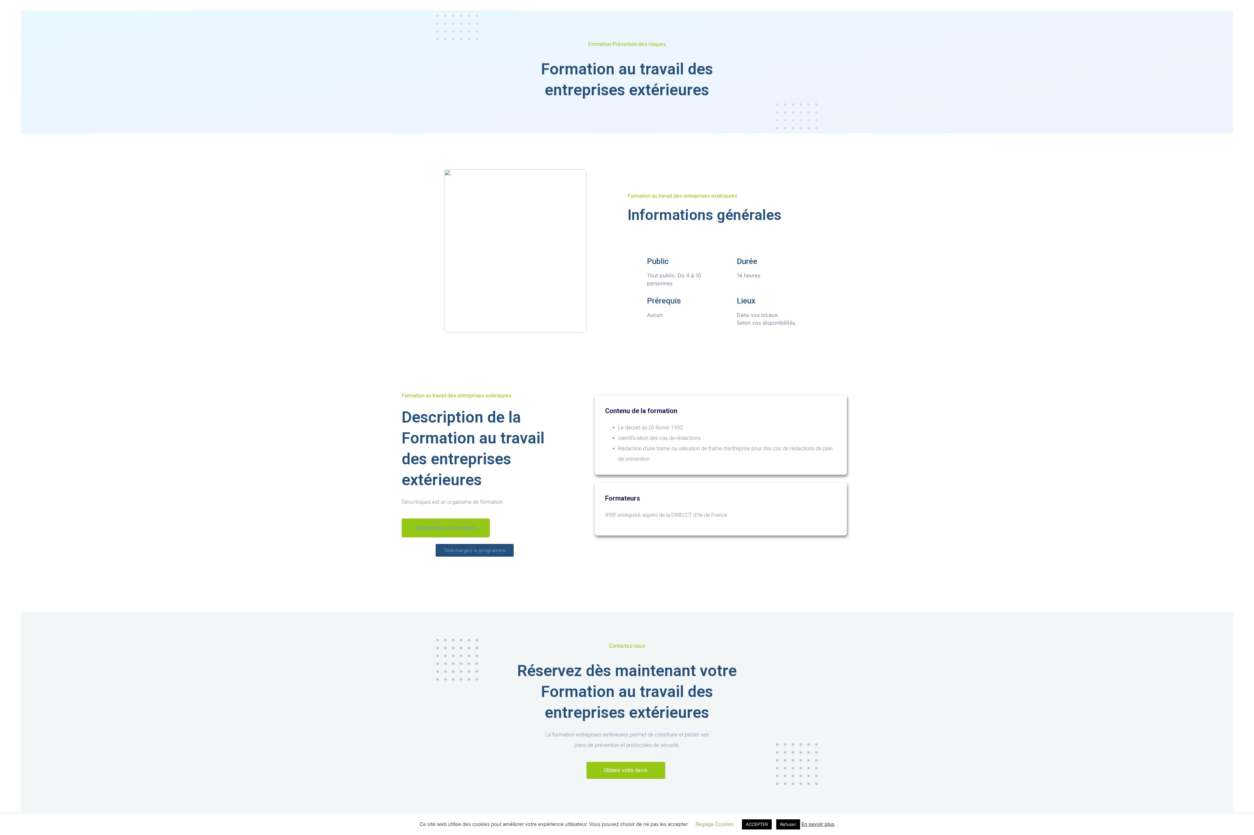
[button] (446, 527)
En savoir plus (817, 824)
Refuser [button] (788, 824)
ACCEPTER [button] (757, 824)
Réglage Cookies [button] (715, 824)
